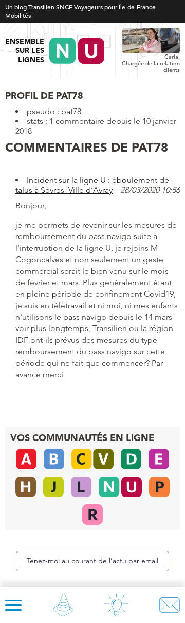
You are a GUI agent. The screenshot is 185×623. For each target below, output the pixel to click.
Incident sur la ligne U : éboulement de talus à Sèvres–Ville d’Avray (92, 185)
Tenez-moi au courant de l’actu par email (92, 560)
